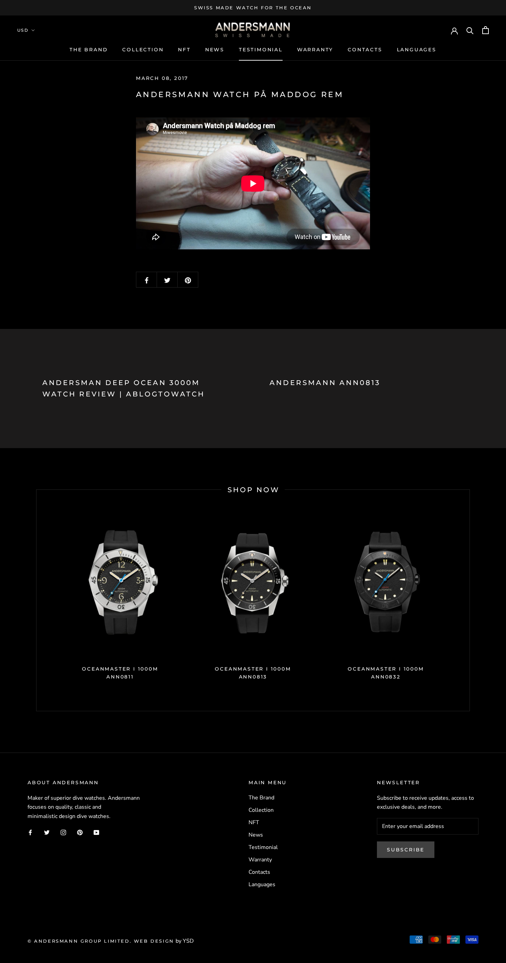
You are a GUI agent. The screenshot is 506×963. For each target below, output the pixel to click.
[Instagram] (63, 832)
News (214, 49)
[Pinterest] (80, 832)
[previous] (36, 600)
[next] (469, 600)
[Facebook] (30, 832)
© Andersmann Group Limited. (81, 941)
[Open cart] (485, 30)
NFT (184, 49)
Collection (143, 49)
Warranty (315, 49)
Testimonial (261, 49)
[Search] (470, 30)
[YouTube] (96, 832)
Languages (416, 49)
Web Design (154, 941)
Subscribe (405, 850)
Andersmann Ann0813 (325, 383)
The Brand (89, 49)
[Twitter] (47, 832)
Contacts (365, 49)
